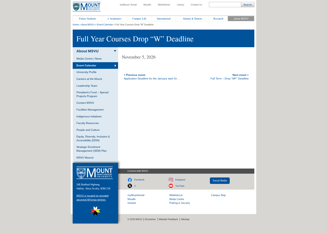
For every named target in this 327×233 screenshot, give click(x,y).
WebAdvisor (164, 4)
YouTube (180, 186)
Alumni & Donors (192, 18)
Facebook (139, 179)
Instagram (180, 179)
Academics (115, 18)
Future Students (87, 18)
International (164, 18)
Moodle (147, 4)
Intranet (132, 203)
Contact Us (196, 4)
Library (180, 4)
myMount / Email (128, 4)
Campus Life (139, 18)
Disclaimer (150, 219)
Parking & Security (179, 203)
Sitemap (185, 219)
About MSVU (241, 18)
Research (218, 18)
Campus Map (218, 195)
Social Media (220, 180)
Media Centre (176, 199)
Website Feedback (168, 219)
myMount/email (136, 195)
